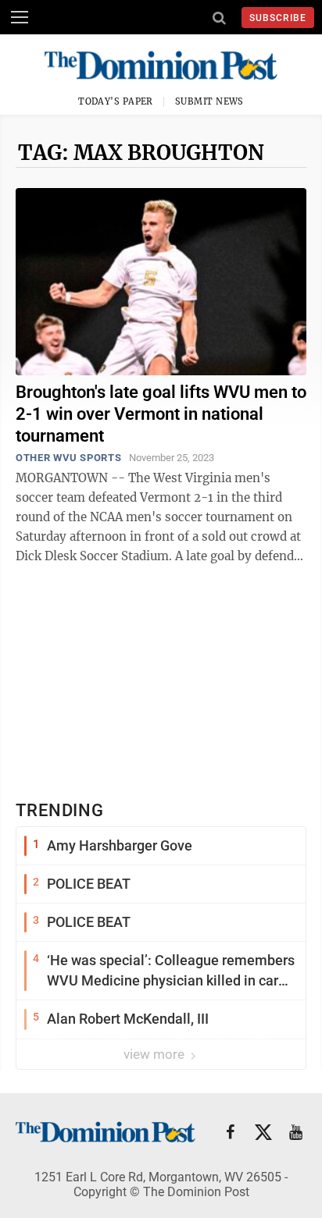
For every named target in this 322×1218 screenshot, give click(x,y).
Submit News (209, 101)
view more (155, 1054)
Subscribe (277, 17)
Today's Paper (115, 101)
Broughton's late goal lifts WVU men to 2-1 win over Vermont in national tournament (161, 414)
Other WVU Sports (68, 457)
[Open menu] (19, 17)
